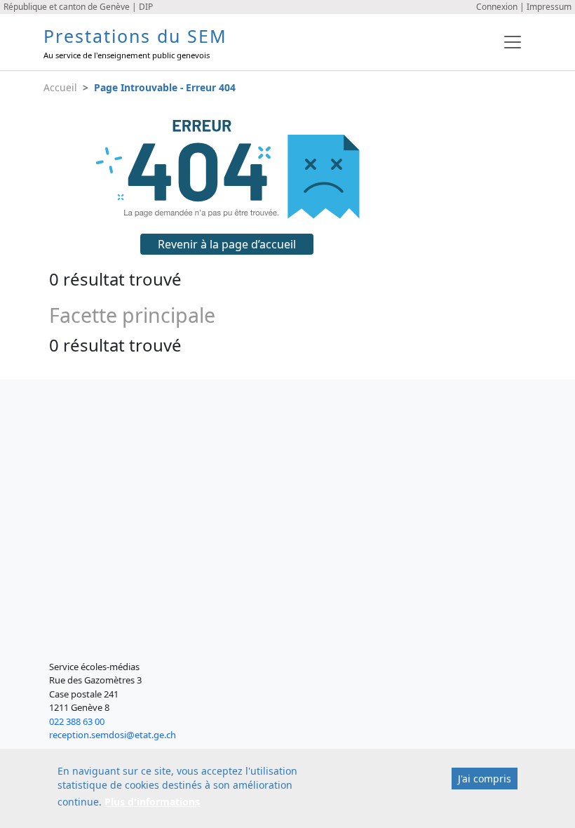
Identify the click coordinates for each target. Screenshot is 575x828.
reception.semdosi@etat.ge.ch (112, 734)
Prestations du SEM (135, 36)
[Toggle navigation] (513, 42)
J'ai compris (484, 778)
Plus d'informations (152, 801)
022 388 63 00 (76, 721)
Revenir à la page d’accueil (227, 244)
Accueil (60, 87)
